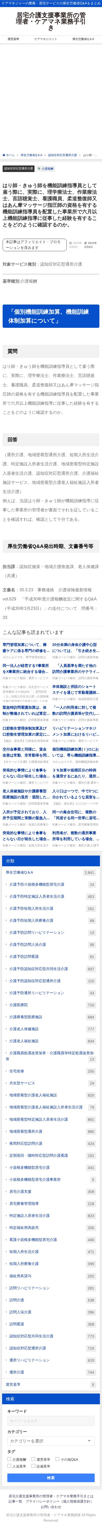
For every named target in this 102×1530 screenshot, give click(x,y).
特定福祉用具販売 (51, 1228)
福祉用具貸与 (51, 1276)
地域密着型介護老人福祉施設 (51, 1095)
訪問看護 (51, 1324)
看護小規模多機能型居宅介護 (51, 1240)
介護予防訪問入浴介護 (51, 945)
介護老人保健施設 (51, 1029)
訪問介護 (51, 1300)
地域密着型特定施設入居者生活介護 (51, 1119)
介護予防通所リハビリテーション (51, 993)
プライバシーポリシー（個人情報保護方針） (60, 1501)
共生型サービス (51, 1083)
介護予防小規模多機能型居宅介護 (51, 884)
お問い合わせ (51, 1507)
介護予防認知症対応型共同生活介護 (51, 969)
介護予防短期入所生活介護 (51, 908)
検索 (51, 1478)
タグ (11, 1451)
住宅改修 (51, 1071)
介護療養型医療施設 (51, 1017)
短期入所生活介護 (51, 1252)
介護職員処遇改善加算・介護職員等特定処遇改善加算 (50, 1056)
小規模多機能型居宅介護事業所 (51, 1180)
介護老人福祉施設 (51, 1041)
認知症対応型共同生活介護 (51, 1336)
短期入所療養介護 (51, 1264)
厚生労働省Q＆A (83, 39)
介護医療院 (51, 1005)
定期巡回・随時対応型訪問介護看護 (51, 1155)
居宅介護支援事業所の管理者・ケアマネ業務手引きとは (51, 1496)
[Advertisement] (51, 99)
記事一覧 (15, 1501)
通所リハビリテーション (51, 1360)
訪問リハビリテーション (51, 1288)
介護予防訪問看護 (51, 957)
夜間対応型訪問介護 (51, 1143)
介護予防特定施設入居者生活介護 (51, 896)
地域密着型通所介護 (51, 1131)
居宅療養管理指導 (51, 1204)
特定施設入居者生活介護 (51, 1216)
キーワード (17, 1411)
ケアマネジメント (45, 39)
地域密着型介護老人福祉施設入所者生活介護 (51, 1107)
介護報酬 (47, 168)
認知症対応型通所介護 (18, 168)
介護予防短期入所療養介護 (51, 920)
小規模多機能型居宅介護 (51, 1168)
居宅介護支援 (51, 1192)
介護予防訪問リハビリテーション (51, 933)
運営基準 (13, 39)
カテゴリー (17, 1432)
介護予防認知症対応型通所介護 (51, 981)
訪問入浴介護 (51, 1312)
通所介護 (51, 1372)
